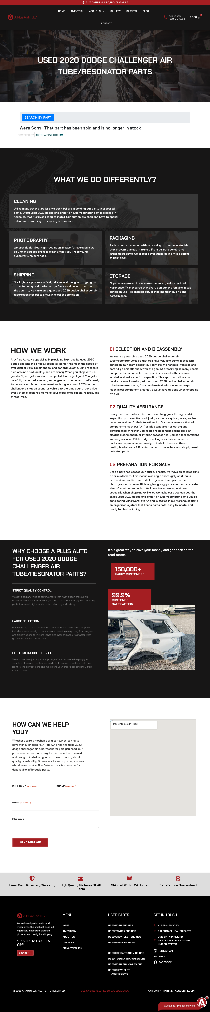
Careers (131, 11)
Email (21, 802)
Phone (66, 786)
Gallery (115, 11)
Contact (106, 23)
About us (95, 11)
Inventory (77, 11)
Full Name (24, 786)
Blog (146, 11)
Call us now (175, 16)
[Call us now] (165, 17)
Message (18, 819)
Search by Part (38, 117)
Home (61, 11)
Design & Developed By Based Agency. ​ (105, 990)
